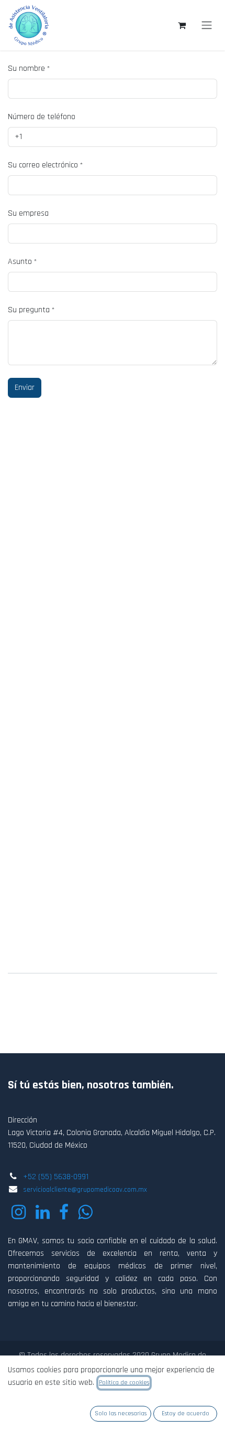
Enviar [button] (25, 387)
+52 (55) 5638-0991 (55, 1176)
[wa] (85, 1212)
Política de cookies (124, 1382)
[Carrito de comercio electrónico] (181, 25)
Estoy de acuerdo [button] (185, 1413)
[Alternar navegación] (206, 25)
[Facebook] (64, 1212)
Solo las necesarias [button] (121, 1413)
